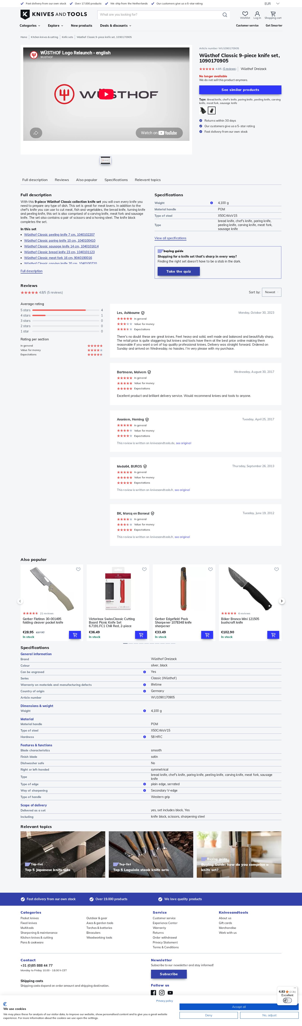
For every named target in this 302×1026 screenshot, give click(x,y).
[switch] (287, 1000)
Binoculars (93, 932)
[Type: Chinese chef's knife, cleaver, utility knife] (203, 110)
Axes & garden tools (99, 923)
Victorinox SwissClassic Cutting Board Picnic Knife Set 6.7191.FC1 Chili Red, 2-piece (112, 622)
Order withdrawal (165, 937)
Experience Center (165, 923)
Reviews (62, 179)
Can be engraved (32, 672)
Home (24, 37)
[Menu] (295, 989)
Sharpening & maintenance (39, 932)
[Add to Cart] (75, 635)
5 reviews (229, 68)
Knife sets (67, 37)
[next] (274, 601)
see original (183, 443)
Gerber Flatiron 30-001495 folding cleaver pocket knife (43, 620)
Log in (257, 17)
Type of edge (29, 784)
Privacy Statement (165, 942)
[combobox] (271, 292)
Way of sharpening (34, 790)
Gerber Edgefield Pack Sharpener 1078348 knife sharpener (173, 622)
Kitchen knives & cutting (44, 37)
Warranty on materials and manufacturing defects (56, 685)
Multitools (27, 928)
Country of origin (32, 691)
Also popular (86, 179)
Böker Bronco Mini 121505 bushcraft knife (240, 620)
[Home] (54, 14)
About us (225, 918)
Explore (53, 26)
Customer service (164, 918)
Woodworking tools (99, 937)
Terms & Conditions (166, 947)
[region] (106, 105)
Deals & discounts (114, 26)
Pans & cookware (32, 942)
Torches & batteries (99, 928)
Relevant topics (148, 179)
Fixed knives (29, 923)
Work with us (228, 932)
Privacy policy (164, 1000)
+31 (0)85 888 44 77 (37, 965)
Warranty (159, 928)
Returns (158, 932)
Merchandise (227, 928)
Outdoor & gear (96, 918)
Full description (35, 179)
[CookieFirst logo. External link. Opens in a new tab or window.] (5, 1004)
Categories (28, 26)
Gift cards (225, 923)
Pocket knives (30, 918)
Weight (160, 203)
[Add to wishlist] (78, 569)
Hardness (27, 737)
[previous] (28, 601)
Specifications (116, 179)
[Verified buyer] (143, 313)
